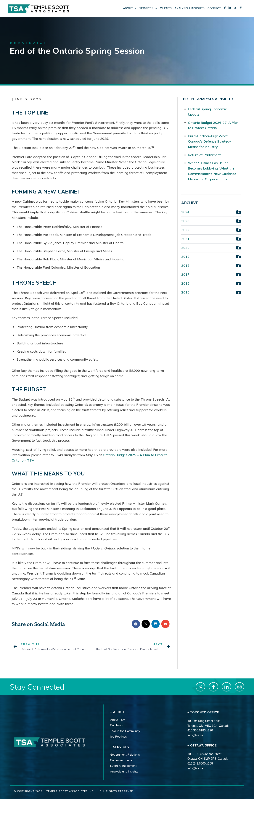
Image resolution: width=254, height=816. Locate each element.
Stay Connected (37, 686)
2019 (185, 256)
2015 (185, 292)
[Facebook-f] (213, 686)
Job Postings (118, 736)
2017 (185, 274)
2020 (185, 248)
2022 (185, 230)
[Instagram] (239, 686)
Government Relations (125, 754)
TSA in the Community (125, 731)
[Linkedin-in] (226, 686)
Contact (214, 8)
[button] (136, 624)
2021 (185, 239)
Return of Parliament (204, 155)
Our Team (116, 725)
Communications (121, 760)
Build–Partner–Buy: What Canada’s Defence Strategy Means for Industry (209, 141)
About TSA (117, 719)
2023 (185, 221)
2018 (185, 265)
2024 (185, 212)
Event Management (123, 766)
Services (146, 8)
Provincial (29, 43)
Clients (166, 8)
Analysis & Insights (190, 8)
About (128, 8)
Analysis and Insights (124, 771)
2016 (185, 283)
